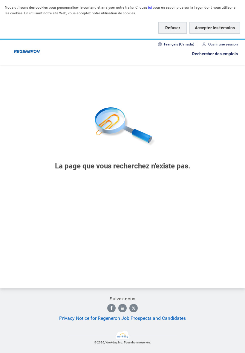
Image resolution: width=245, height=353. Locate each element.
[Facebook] (111, 308)
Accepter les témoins (215, 27)
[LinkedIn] (122, 308)
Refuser (172, 27)
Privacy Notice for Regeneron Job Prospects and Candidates (122, 318)
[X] (133, 308)
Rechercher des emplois (215, 53)
